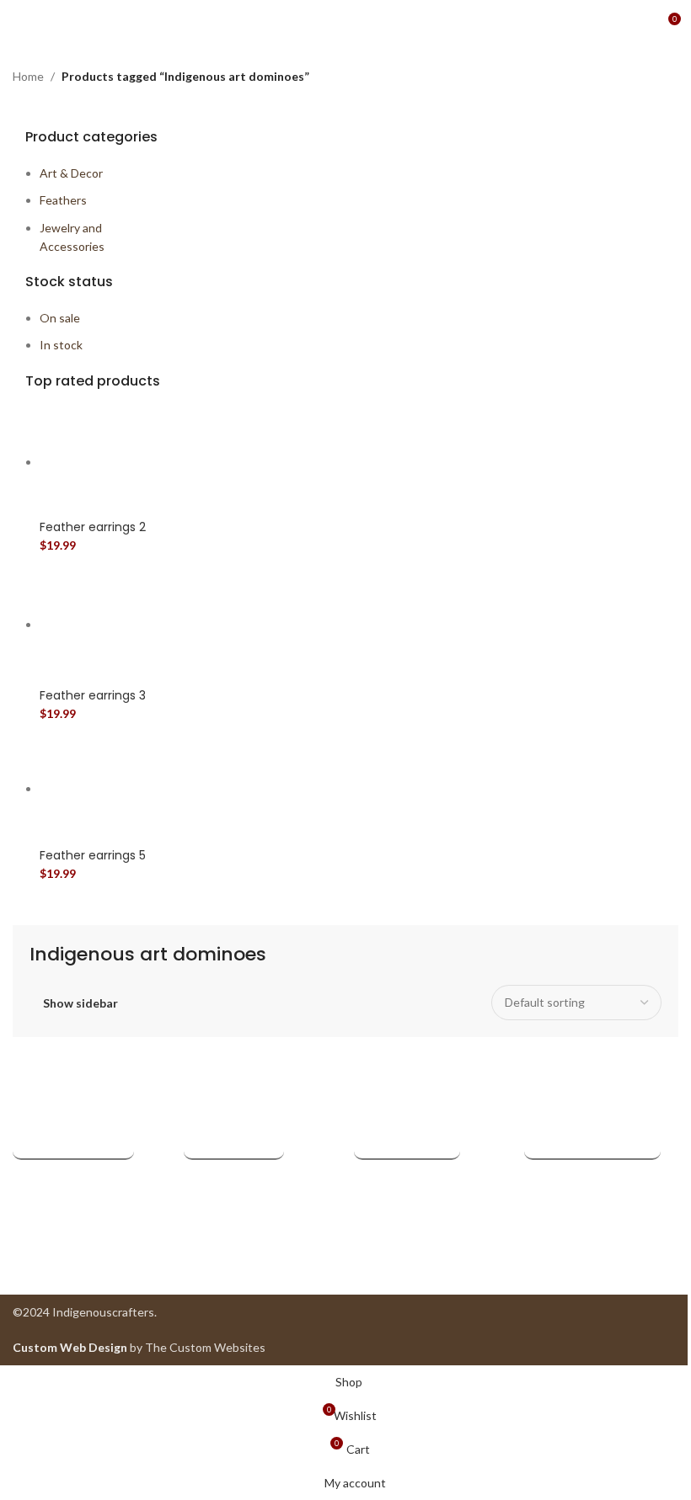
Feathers (63, 200)
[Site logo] (346, 24)
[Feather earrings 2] (103, 462)
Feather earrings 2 (93, 527)
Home (28, 76)
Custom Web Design (70, 1347)
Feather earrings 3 (93, 696)
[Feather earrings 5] (103, 788)
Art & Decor (71, 173)
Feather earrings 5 (93, 856)
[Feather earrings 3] (103, 624)
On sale (60, 318)
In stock (61, 345)
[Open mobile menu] (19, 25)
